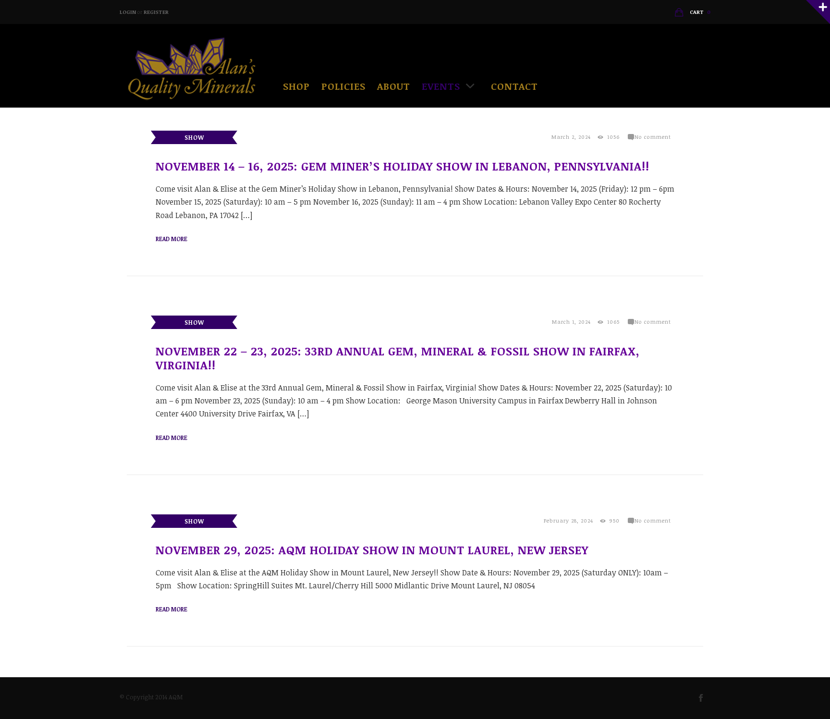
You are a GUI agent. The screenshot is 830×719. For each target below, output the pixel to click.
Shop (296, 86)
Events (441, 86)
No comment (653, 136)
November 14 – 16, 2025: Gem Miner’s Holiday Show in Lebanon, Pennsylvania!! (402, 166)
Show (194, 137)
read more (171, 239)
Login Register (144, 11)
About (393, 86)
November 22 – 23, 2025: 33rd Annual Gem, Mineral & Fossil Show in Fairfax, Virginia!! (398, 358)
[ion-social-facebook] (704, 697)
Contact (514, 86)
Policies (343, 86)
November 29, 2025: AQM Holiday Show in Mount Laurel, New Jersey (372, 550)
